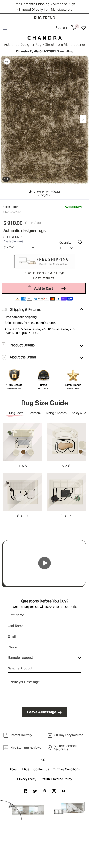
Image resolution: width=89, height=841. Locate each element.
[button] (4, 28)
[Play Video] (44, 563)
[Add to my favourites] (80, 242)
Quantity (65, 243)
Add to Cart (43, 288)
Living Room (15, 413)
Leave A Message (41, 712)
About (14, 769)
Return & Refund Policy (56, 779)
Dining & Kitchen (56, 413)
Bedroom (35, 413)
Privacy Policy (26, 779)
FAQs (25, 769)
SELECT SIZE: (13, 237)
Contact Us (41, 769)
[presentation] (6, 119)
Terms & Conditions (66, 769)
